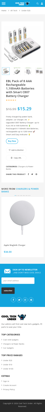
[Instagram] (25, 299)
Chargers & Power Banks (20, 190)
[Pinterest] (31, 299)
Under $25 (25, 10)
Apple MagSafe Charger (14, 245)
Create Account (9, 385)
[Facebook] (13, 299)
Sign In (6, 381)
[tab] (6, 71)
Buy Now (12, 141)
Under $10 (7, 364)
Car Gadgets (8, 348)
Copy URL (17, 158)
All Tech (14, 10)
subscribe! (8, 290)
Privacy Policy (9, 389)
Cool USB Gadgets (10, 340)
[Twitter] (19, 299)
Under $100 (8, 369)
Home (3, 10)
